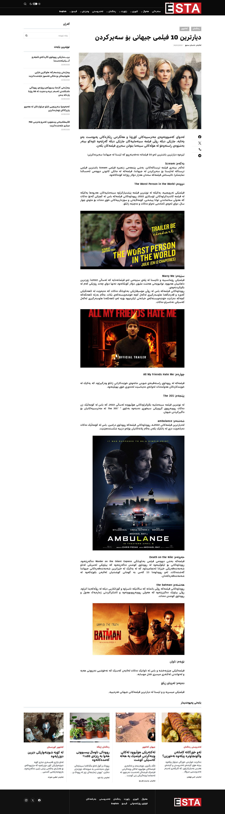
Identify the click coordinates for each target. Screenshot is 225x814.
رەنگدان (196, 28)
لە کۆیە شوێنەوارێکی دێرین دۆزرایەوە (46, 755)
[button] (35, 3)
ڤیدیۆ (124, 803)
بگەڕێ (26, 35)
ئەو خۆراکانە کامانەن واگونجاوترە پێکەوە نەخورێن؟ (181, 754)
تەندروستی (196, 747)
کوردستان (51, 747)
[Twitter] (32, 800)
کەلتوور (184, 28)
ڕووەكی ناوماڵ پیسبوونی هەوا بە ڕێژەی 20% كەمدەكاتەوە (93, 756)
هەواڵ (145, 799)
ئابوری (136, 799)
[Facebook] (39, 800)
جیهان (152, 747)
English (115, 803)
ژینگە (99, 747)
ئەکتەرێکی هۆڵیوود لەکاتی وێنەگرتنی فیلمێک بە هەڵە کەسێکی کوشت (137, 756)
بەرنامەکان (91, 799)
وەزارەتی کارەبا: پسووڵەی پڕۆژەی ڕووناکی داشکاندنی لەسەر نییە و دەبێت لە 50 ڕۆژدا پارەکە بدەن (49, 91)
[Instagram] (26, 800)
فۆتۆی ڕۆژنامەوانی (139, 803)
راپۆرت (127, 799)
